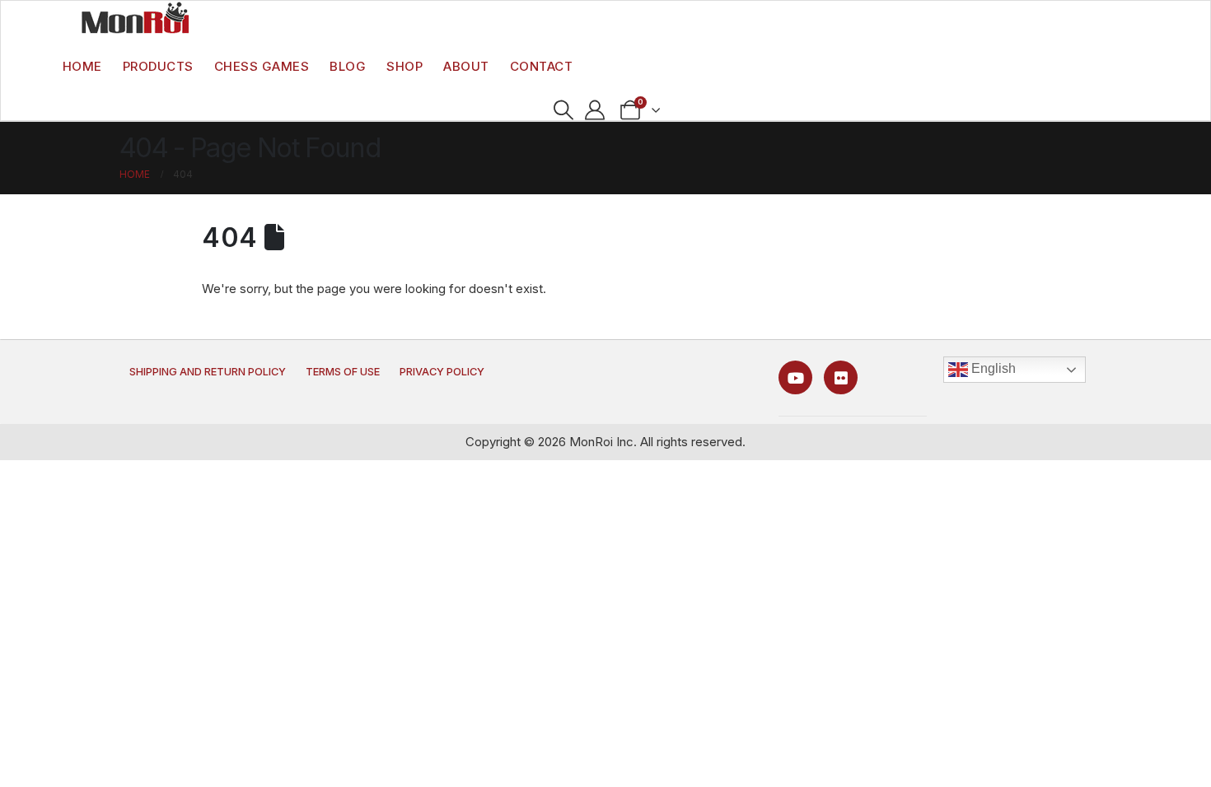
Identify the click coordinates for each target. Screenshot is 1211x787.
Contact (541, 66)
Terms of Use (343, 372)
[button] (563, 110)
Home (82, 66)
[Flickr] (841, 377)
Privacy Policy (442, 372)
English (992, 368)
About (466, 66)
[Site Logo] (135, 17)
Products (158, 66)
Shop (404, 66)
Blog (348, 66)
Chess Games (262, 66)
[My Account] (595, 110)
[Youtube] (795, 377)
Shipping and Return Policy (207, 372)
